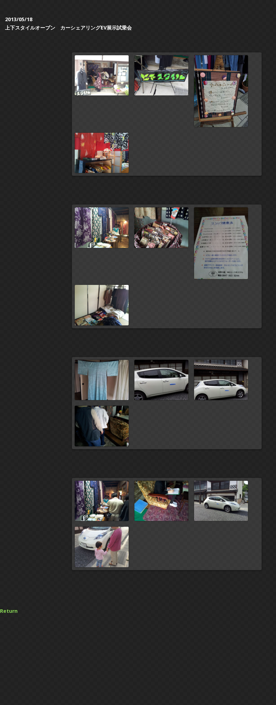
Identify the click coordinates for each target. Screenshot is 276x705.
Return (9, 610)
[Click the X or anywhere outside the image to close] (102, 153)
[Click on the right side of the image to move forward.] (102, 75)
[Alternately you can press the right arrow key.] (161, 75)
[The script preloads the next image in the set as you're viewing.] (221, 91)
